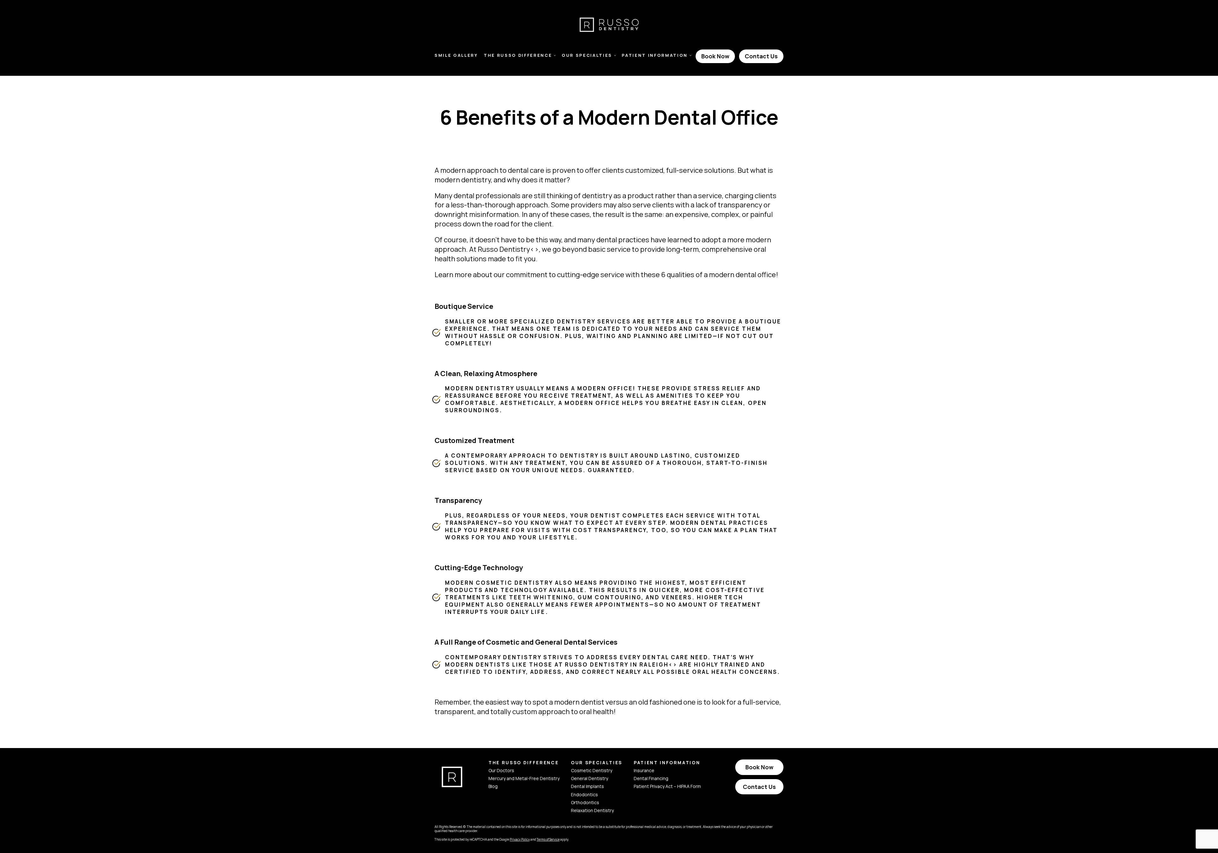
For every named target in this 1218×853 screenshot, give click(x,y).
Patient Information (655, 55)
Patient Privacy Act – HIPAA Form (667, 786)
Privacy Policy (520, 839)
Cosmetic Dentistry (591, 770)
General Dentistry (589, 778)
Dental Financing (651, 778)
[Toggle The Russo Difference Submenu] (555, 55)
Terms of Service (548, 839)
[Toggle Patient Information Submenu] (690, 55)
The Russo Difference (518, 55)
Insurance (644, 770)
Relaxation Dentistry (592, 810)
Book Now (715, 56)
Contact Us (761, 56)
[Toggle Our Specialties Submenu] (615, 55)
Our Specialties (587, 55)
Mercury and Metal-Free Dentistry (524, 778)
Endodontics (584, 794)
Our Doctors (501, 770)
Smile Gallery (456, 55)
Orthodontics (585, 802)
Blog (493, 786)
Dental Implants (587, 786)
